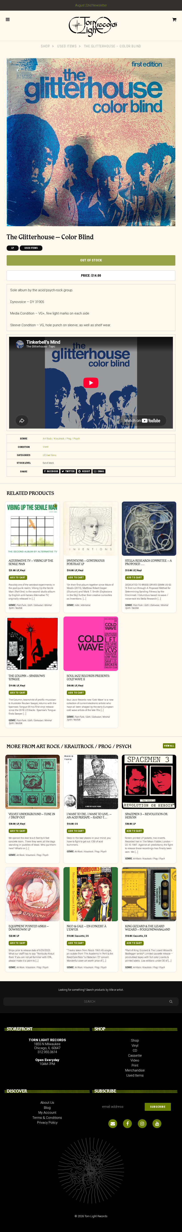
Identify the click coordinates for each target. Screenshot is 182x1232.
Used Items (67, 46)
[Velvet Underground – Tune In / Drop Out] (32, 782)
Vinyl (22, 570)
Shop (45, 46)
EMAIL (100, 471)
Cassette (80, 936)
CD (135, 1050)
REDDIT (86, 471)
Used (45, 446)
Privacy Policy (47, 1123)
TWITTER (70, 471)
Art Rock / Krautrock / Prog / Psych (61, 438)
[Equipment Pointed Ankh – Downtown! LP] (32, 894)
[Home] (91, 25)
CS (76, 823)
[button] (11, 62)
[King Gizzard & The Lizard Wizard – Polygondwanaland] (149, 894)
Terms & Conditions (47, 1118)
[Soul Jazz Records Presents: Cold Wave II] (90, 644)
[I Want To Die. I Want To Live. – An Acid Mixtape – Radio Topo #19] (90, 782)
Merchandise (135, 1070)
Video (135, 1060)
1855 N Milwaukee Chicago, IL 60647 (47, 1046)
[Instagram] (142, 1123)
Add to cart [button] (18, 577)
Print (135, 1065)
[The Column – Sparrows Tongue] (32, 644)
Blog (47, 1108)
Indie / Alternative (82, 605)
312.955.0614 (47, 1052)
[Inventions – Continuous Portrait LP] (90, 529)
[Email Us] (112, 1123)
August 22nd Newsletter (91, 5)
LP (12, 248)
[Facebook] (127, 1123)
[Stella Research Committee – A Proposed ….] (149, 529)
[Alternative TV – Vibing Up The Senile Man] (32, 529)
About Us (47, 1103)
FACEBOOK (52, 471)
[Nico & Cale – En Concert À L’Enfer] (90, 894)
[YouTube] (156, 1123)
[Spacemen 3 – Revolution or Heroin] (149, 782)
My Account (47, 1113)
